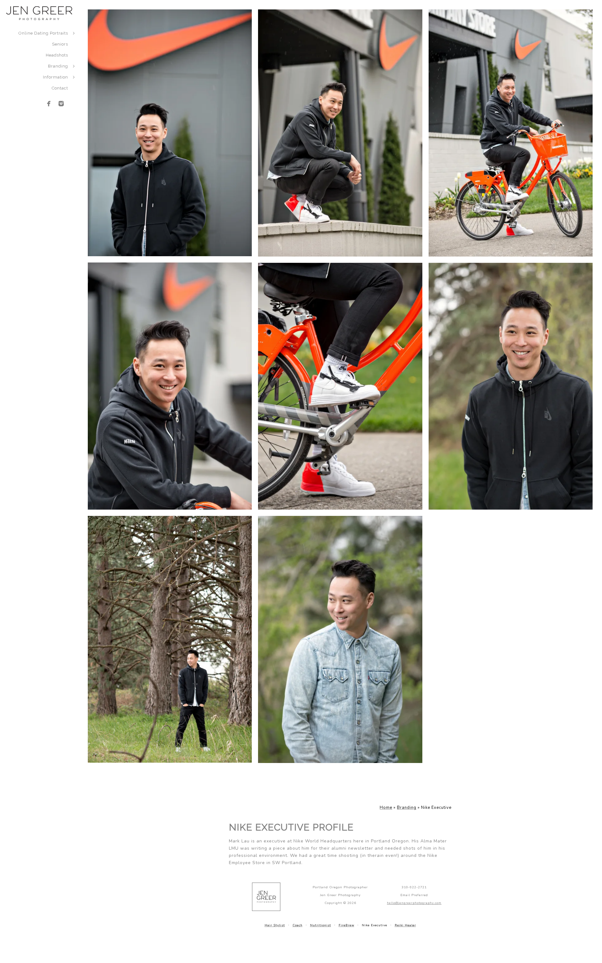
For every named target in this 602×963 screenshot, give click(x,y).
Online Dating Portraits (43, 33)
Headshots (57, 55)
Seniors (60, 44)
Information (55, 77)
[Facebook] (49, 103)
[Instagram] (61, 103)
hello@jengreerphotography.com (414, 903)
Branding (58, 66)
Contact (60, 88)
